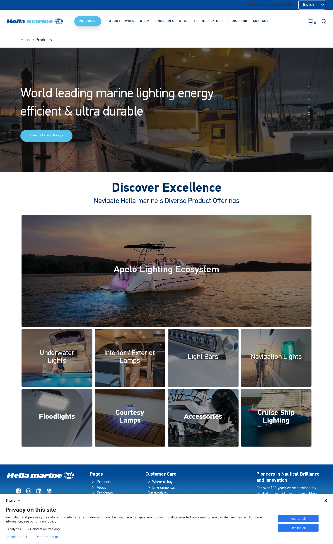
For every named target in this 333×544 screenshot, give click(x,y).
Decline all (298, 528)
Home (25, 40)
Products (104, 482)
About (101, 488)
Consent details (16, 537)
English (11, 500)
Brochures (105, 493)
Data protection (47, 537)
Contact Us (97, 132)
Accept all (298, 518)
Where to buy (162, 482)
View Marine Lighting (47, 132)
